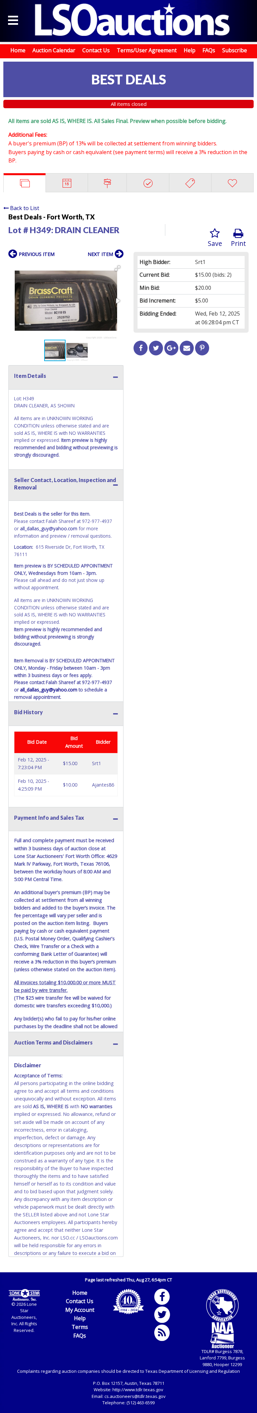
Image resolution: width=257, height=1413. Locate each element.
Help (189, 50)
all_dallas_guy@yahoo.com (48, 528)
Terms (80, 1327)
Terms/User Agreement (147, 50)
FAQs (208, 50)
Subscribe (234, 50)
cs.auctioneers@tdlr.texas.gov (135, 1396)
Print (238, 243)
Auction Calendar (53, 50)
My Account (79, 1310)
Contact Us (96, 50)
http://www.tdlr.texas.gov (137, 1390)
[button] (117, 268)
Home (17, 50)
